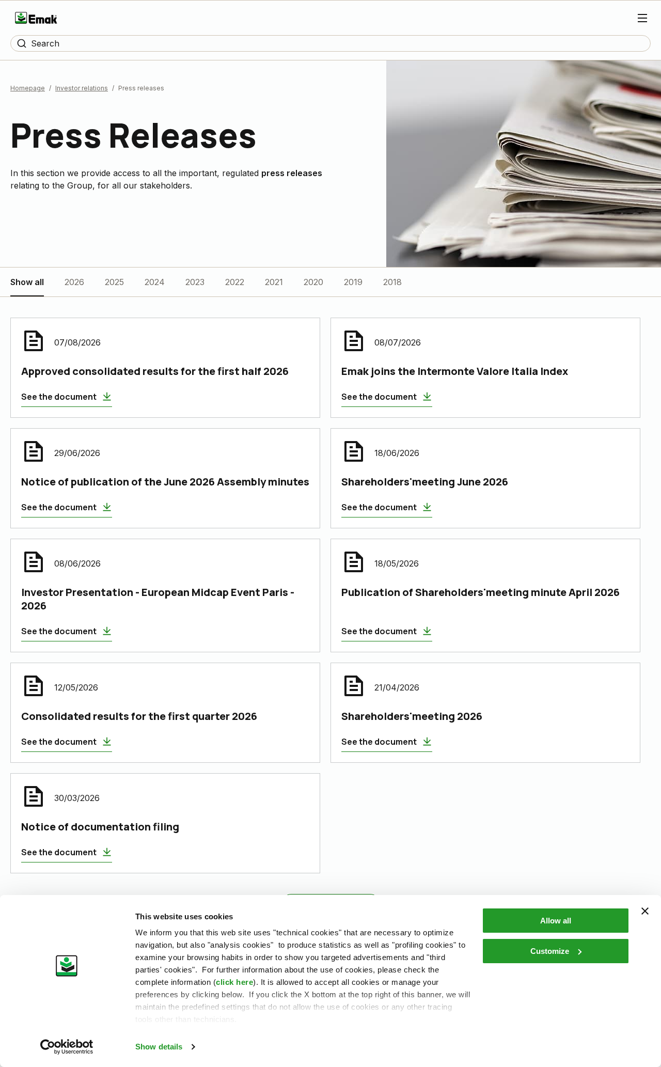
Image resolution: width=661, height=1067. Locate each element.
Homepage (27, 88)
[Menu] (642, 18)
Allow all (555, 920)
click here (234, 982)
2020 (313, 282)
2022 (234, 282)
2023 (194, 282)
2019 (353, 282)
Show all (27, 282)
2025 (114, 282)
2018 (392, 282)
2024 (155, 282)
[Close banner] (645, 911)
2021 (274, 282)
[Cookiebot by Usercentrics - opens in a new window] (67, 1047)
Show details (158, 1046)
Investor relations (81, 88)
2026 (74, 282)
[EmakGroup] (36, 18)
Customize (549, 951)
